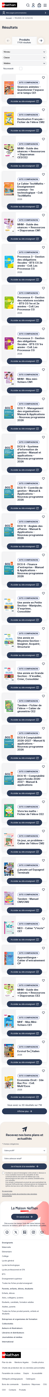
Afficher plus (23, 1111)
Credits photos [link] (38, 1362)
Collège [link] (5, 1256)
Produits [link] (22, 1390)
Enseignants (7, 1243)
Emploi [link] (26, 1373)
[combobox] (25, 51)
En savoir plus (7, 1191)
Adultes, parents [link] (8, 1307)
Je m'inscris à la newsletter (23, 1166)
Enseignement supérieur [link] (12, 1279)
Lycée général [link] (8, 1261)
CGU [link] (45, 1384)
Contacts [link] (12, 1390)
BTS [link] (3, 1274)
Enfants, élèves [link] (8, 1293)
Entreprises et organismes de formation (19, 1319)
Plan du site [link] (7, 1362)
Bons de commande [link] (10, 1384)
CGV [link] (4, 1390)
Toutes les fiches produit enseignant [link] (17, 1283)
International (7, 1342)
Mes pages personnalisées (16, 13)
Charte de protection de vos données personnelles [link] (23, 1368)
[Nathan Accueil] (9, 5)
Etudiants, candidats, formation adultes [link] (18, 1302)
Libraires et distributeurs (13, 1333)
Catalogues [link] (30, 1379)
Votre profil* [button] (9, 1150)
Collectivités (7, 1324)
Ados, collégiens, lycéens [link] (12, 1298)
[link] (7, 1232)
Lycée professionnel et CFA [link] (13, 1270)
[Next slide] (41, 41)
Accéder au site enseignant (23, 101)
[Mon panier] (39, 5)
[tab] (24, 41)
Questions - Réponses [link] (31, 1384)
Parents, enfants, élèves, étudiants (17, 1289)
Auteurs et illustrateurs (12, 1328)
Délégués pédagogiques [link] (12, 1379)
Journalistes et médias (12, 1337)
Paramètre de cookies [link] (11, 1373)
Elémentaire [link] (7, 1252)
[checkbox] (3, 1173)
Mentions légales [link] (22, 1362)
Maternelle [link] (6, 1247)
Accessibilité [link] (37, 1373)
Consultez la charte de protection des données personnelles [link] (19, 1195)
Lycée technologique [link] (11, 1265)
